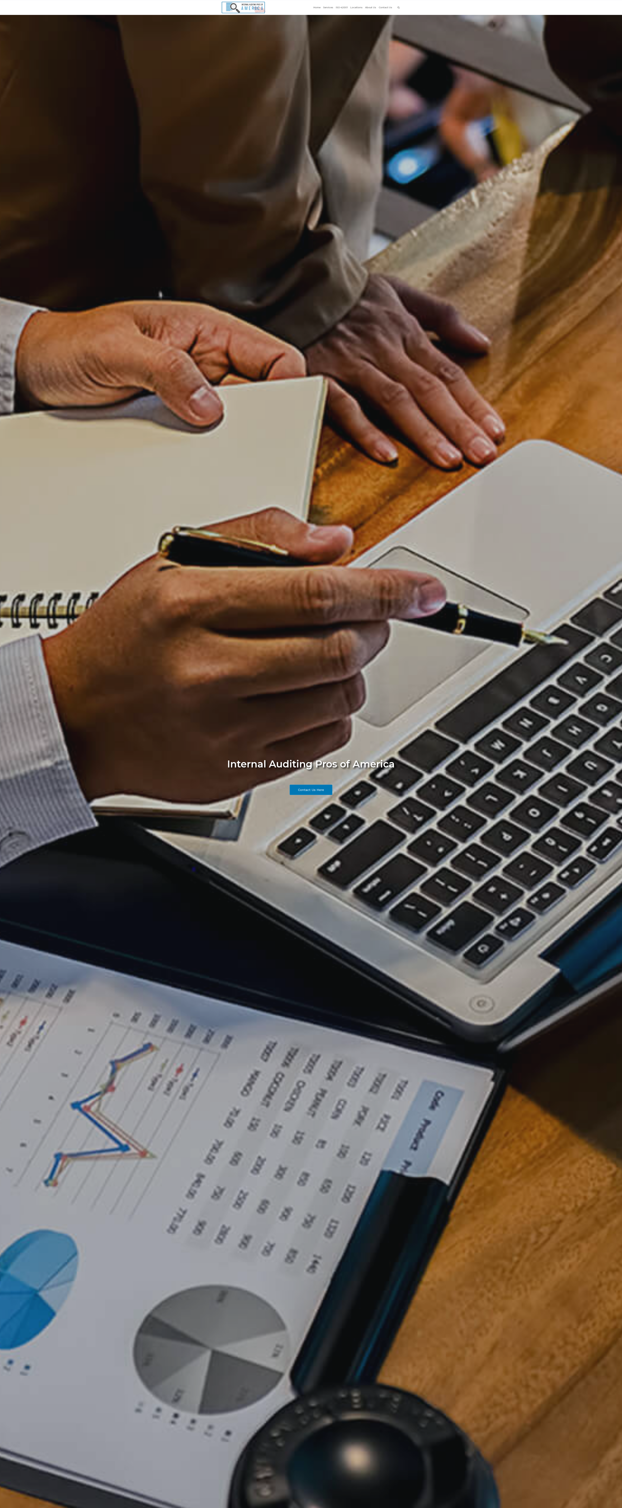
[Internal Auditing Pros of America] (243, 7)
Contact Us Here (311, 790)
